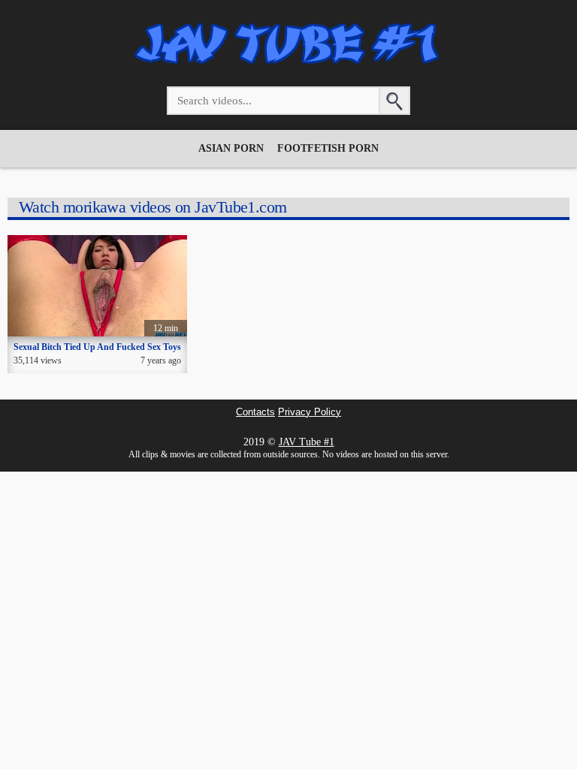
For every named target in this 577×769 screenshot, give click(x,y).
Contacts (255, 412)
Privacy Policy (309, 412)
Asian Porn (231, 148)
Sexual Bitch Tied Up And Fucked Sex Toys (97, 347)
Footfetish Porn (328, 148)
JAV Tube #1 (306, 442)
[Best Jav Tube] (288, 65)
